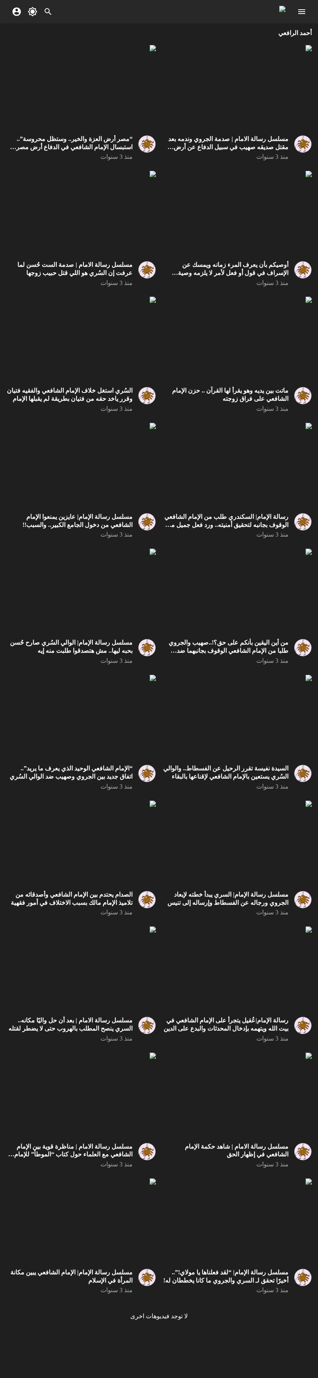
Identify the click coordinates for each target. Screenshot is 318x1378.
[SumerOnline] (300, 144)
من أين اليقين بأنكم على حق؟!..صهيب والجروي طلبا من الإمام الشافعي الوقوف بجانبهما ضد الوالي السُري (229, 650)
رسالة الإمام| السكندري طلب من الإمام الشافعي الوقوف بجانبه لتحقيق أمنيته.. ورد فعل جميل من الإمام (226, 524)
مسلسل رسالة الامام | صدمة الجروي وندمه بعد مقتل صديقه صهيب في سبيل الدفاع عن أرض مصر (228, 147)
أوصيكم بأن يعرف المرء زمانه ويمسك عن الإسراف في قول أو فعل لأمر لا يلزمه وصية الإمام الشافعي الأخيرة (233, 272)
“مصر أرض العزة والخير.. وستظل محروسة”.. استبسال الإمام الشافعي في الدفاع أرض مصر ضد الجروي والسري (74, 147)
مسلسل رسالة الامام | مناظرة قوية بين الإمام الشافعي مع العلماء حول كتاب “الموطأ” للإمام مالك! (73, 1154)
